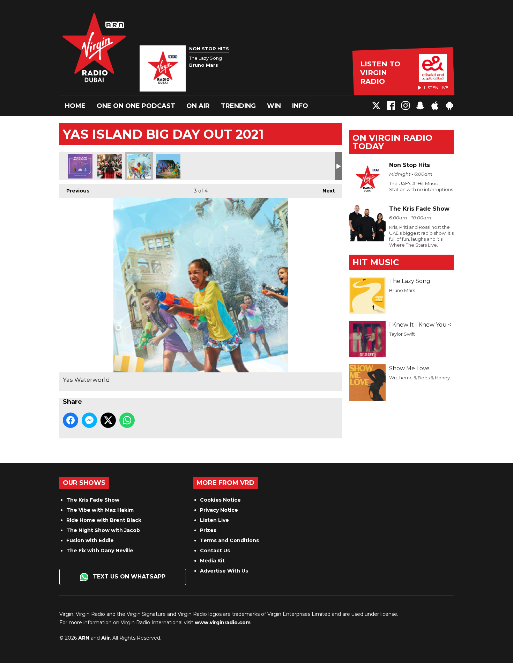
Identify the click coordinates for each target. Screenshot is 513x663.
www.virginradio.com (223, 622)
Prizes (208, 530)
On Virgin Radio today (392, 142)
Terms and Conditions (229, 540)
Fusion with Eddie (90, 540)
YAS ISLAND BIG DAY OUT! (80, 166)
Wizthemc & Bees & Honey (419, 377)
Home (75, 106)
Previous (74, 191)
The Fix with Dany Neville (99, 550)
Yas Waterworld (139, 166)
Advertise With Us (224, 571)
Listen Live (214, 520)
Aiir (105, 638)
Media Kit (212, 561)
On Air (198, 106)
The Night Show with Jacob (103, 530)
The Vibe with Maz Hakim (100, 510)
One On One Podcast (136, 106)
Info (300, 106)
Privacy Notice (219, 510)
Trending (238, 106)
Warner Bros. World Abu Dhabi (168, 166)
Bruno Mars (402, 290)
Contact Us (215, 550)
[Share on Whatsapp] (127, 420)
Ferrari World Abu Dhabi (109, 166)
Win (274, 106)
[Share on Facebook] (70, 420)
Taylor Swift (402, 334)
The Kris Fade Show (92, 500)
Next (325, 191)
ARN (83, 638)
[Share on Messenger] (89, 420)
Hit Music (375, 262)
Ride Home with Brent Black (103, 520)
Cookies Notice (220, 500)
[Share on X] (108, 420)
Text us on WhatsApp (128, 576)
